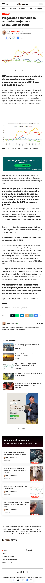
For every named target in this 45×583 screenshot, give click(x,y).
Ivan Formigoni (15, 31)
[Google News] (18, 572)
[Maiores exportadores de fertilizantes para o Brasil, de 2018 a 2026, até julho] (36, 507)
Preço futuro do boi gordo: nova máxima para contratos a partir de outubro (15, 470)
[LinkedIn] (42, 323)
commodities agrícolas (19, 308)
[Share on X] (10, 38)
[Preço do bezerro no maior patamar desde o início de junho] (8, 347)
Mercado (6, 13)
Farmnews (10, 299)
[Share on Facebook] (6, 38)
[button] (4, 4)
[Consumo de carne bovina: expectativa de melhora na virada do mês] (8, 386)
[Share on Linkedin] (22, 315)
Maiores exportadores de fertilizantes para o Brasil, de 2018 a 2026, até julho (16, 504)
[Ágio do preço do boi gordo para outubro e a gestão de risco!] (8, 367)
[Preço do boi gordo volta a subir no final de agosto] (36, 490)
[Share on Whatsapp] (17, 315)
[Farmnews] (22, 4)
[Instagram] (21, 572)
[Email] (27, 315)
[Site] (37, 323)
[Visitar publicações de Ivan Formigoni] (4, 32)
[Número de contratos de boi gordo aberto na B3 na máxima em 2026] (36, 456)
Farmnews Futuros (27, 293)
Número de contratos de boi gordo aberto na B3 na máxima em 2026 (15, 453)
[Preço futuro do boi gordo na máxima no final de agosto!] (8, 376)
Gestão (17, 358)
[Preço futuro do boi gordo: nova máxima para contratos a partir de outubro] (36, 473)
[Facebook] (39, 323)
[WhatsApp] (27, 572)
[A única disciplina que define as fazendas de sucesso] (8, 357)
